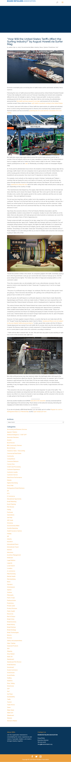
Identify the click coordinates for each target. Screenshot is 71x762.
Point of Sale (11, 597)
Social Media (11, 675)
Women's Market (12, 720)
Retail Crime (10, 619)
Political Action (11, 600)
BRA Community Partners (14, 445)
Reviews (9, 638)
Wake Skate (10, 710)
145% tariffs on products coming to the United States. (47, 103)
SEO (8, 648)
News (41, 47)
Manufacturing (11, 573)
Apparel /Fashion (12, 432)
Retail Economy (11, 622)
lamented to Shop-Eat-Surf (19, 184)
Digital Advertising (12, 483)
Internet (9, 549)
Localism (9, 568)
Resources (10, 614)
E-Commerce (11, 496)
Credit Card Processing (14, 466)
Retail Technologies (13, 632)
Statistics (10, 680)
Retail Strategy (11, 630)
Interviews (10, 552)
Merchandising (11, 579)
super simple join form (39, 411)
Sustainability (11, 696)
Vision (9, 707)
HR (8, 536)
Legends (9, 563)
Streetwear (10, 686)
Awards (9, 440)
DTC (8, 493)
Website (9, 718)
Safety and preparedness (14, 640)
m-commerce (11, 571)
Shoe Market (11, 654)
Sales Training (11, 643)
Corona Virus (11, 464)
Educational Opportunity (14, 499)
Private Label (11, 605)
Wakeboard (10, 715)
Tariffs (9, 699)
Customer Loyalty (12, 472)
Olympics (10, 584)
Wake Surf (10, 712)
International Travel (13, 547)
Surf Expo (10, 694)
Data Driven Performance (14, 477)
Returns (9, 635)
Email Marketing (11, 501)
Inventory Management (14, 555)
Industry (36, 47)
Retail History (11, 624)
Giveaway (10, 523)
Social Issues (11, 672)
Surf (57, 47)
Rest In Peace (11, 616)
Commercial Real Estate (14, 453)
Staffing (9, 678)
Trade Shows (11, 704)
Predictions (52, 47)
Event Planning (11, 504)
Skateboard (10, 659)
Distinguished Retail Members (16, 488)
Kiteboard (10, 557)
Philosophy (10, 595)
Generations (10, 515)
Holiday (9, 533)
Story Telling (11, 683)
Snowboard (10, 667)
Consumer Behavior (13, 461)
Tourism (9, 702)
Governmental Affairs (28, 47)
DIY (8, 491)
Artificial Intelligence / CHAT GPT (17, 434)
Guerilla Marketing (12, 528)
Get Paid (9, 517)
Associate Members (13, 437)
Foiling (9, 509)
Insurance (10, 541)
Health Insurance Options (14, 531)
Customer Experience (13, 469)
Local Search (11, 565)
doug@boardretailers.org (45, 744)
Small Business (11, 664)
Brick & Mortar (11, 448)
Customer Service (12, 474)
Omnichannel (11, 587)
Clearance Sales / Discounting (16, 450)
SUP (8, 688)
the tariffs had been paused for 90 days (28, 101)
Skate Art (10, 656)
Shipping (9, 651)
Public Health (11, 611)
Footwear (10, 512)
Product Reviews (12, 608)
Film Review (10, 507)
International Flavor (12, 544)
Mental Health (11, 576)
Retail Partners (11, 627)
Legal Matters (11, 560)
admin (10, 47)
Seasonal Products (12, 646)
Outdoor (9, 592)
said (26, 163)
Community (10, 456)
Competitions (11, 459)
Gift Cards (10, 520)
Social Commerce (12, 670)
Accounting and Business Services (17, 429)
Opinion (46, 47)
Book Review (11, 442)
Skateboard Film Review (14, 662)
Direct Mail (10, 485)
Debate (9, 480)
